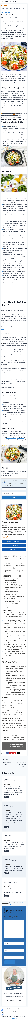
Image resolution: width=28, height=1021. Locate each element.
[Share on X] (18, 753)
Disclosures (20, 1008)
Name (7, 943)
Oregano (5, 235)
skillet (2, 329)
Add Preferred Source (15, 541)
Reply (6, 796)
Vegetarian (7, 12)
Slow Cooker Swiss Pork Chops (6, 762)
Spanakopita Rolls (11, 438)
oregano (14, 235)
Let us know (13, 746)
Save (14, 497)
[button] (1, 5)
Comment (7, 919)
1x (19, 576)
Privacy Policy (14, 1011)
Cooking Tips (8, 1008)
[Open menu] (25, 1)
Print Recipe (15, 545)
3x (25, 576)
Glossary (14, 1008)
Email (7, 950)
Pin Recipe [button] (15, 549)
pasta (7, 38)
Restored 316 (14, 1018)
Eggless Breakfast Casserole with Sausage (21, 763)
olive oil (14, 580)
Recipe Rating (8, 917)
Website (7, 957)
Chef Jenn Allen (5, 17)
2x (22, 576)
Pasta (2, 12)
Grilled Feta (20, 438)
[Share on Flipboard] (14, 753)
